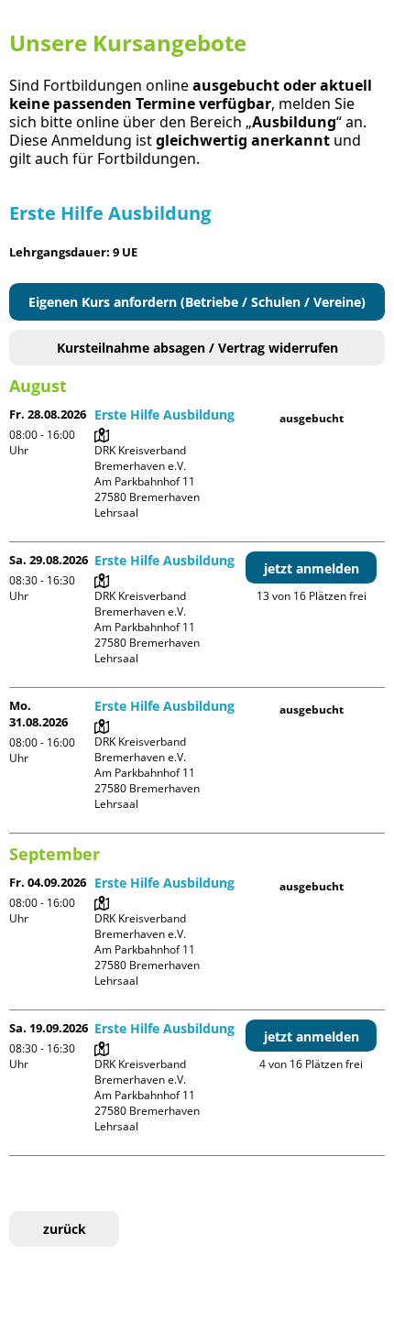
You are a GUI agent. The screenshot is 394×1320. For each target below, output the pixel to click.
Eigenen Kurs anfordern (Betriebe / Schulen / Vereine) (197, 302)
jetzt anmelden (311, 568)
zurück (64, 1229)
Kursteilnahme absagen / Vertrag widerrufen (197, 347)
